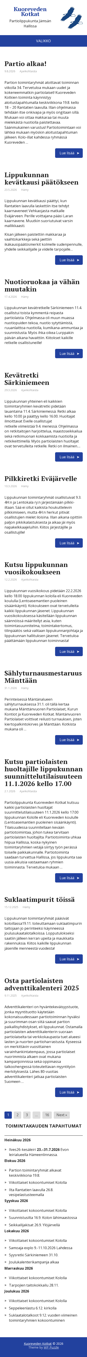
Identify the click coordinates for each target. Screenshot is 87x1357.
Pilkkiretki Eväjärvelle (40, 478)
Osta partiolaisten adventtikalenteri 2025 (41, 984)
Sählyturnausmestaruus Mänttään (43, 677)
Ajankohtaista (28, 71)
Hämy (25, 190)
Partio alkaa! (25, 63)
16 (47, 1114)
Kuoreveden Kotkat (38, 1343)
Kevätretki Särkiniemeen (26, 379)
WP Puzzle (51, 1347)
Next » (61, 1114)
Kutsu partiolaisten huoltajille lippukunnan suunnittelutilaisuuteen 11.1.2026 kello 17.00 (43, 772)
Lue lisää (67, 153)
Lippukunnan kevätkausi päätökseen (41, 178)
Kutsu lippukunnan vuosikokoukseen (36, 568)
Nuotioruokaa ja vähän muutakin (42, 285)
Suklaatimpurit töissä (39, 899)
